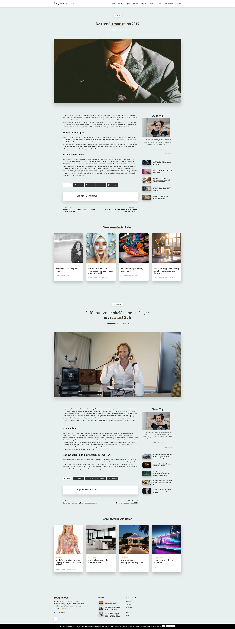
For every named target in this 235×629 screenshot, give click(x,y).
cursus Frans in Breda (65, 608)
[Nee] (233, 626)
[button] (74, 3)
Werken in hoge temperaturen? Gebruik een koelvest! (162, 162)
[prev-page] (116, 286)
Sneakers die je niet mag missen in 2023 (132, 269)
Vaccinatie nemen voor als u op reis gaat (162, 171)
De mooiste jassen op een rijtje (66, 269)
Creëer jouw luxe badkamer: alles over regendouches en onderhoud (162, 188)
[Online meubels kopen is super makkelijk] (101, 608)
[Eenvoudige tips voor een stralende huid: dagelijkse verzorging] (101, 614)
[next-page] (119, 286)
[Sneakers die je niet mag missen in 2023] (134, 248)
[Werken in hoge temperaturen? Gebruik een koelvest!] (146, 162)
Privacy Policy (171, 626)
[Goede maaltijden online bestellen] (101, 602)
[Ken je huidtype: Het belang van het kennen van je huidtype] (166, 248)
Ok (164, 626)
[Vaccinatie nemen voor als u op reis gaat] (146, 171)
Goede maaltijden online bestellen (111, 602)
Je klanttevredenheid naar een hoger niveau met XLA (79, 210)
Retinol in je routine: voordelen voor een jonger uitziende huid (100, 270)
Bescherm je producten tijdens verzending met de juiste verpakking (161, 180)
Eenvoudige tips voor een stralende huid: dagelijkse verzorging (112, 615)
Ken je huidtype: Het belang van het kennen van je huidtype (166, 270)
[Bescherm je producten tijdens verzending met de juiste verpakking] (146, 180)
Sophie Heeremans (112, 30)
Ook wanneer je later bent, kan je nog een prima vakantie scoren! (120, 210)
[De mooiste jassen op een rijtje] (68, 248)
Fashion (117, 15)
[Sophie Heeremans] (70, 196)
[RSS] (56, 619)
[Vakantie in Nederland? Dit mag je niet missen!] (146, 197)
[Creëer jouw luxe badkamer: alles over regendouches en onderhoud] (146, 188)
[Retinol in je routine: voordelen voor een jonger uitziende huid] (101, 248)
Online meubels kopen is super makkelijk (112, 608)
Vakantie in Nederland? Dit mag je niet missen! (162, 197)
